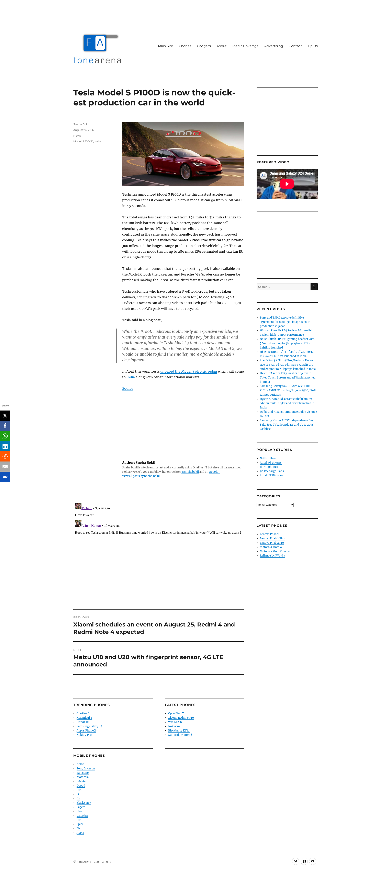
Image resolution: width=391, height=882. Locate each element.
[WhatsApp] (5, 436)
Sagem (81, 807)
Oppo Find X (176, 713)
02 (78, 798)
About (221, 46)
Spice (80, 824)
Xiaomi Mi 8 (84, 717)
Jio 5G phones (269, 467)
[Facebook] (5, 426)
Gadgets (204, 46)
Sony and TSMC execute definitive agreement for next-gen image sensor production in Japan (285, 322)
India (130, 377)
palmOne (82, 815)
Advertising (273, 46)
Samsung (83, 773)
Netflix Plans (268, 458)
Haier (80, 811)
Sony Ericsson (86, 768)
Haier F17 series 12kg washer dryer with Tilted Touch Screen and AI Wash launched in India (287, 378)
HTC (79, 790)
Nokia (80, 764)
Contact (295, 46)
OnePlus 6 (83, 713)
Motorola (83, 777)
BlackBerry (84, 803)
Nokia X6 (174, 726)
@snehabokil (190, 472)
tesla (97, 141)
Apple (80, 832)
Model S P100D (83, 141)
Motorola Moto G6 (180, 735)
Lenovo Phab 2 (269, 534)
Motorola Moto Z (271, 547)
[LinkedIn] (5, 446)
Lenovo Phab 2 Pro (272, 542)
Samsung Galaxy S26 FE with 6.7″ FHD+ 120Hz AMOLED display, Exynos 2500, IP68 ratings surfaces (288, 390)
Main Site (165, 46)
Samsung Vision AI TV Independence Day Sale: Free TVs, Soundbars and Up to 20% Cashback (286, 425)
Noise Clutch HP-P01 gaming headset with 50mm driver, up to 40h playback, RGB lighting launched (287, 343)
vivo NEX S (175, 722)
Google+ (214, 472)
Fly (78, 828)
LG (78, 794)
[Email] (5, 466)
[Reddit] (5, 456)
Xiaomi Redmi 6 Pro (181, 717)
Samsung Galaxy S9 (89, 726)
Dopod (81, 785)
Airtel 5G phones (271, 462)
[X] (5, 416)
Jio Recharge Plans (272, 471)
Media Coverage (245, 46)
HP (78, 820)
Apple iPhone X (86, 730)
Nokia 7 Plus (84, 735)
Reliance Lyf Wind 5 (272, 555)
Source (127, 388)
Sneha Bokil (81, 124)
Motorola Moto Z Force (275, 551)
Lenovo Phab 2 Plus (272, 538)
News (77, 135)
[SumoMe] (5, 477)
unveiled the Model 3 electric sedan (188, 371)
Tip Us (313, 46)
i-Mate (81, 781)
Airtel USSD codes (271, 475)
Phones (185, 46)
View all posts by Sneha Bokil (141, 476)
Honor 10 (83, 722)
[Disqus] (158, 552)
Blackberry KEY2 (179, 730)
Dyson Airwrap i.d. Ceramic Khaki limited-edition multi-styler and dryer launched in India (287, 403)
